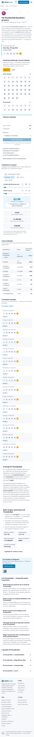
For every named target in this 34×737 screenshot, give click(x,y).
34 (25, 94)
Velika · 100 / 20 (8, 180)
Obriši (13, 69)
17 (13, 85)
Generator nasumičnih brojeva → (11, 148)
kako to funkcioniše (23, 704)
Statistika (4, 719)
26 (21, 90)
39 (17, 98)
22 (4, 90)
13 (25, 81)
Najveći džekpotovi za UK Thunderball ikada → (15, 158)
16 (8, 85)
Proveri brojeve (23, 2)
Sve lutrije (20, 692)
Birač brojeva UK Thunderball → (11, 150)
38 (13, 98)
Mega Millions (21, 687)
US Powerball (21, 685)
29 (4, 94)
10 (13, 81)
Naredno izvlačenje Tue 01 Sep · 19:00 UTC (15, 22)
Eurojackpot (21, 690)
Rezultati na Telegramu (7, 721)
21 (29, 85)
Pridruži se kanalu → (9, 566)
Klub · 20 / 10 (20, 177)
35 (29, 94)
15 (4, 85)
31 (13, 94)
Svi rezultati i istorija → (8, 306)
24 (13, 90)
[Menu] (31, 2)
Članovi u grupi (7, 190)
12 (21, 81)
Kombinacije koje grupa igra (11, 184)
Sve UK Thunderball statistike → (11, 155)
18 (17, 85)
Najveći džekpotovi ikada (8, 708)
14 (29, 81)
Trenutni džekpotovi (7, 706)
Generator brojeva (6, 711)
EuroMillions (21, 683)
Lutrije (6, 6)
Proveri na (5, 132)
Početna (2, 6)
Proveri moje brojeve (17, 139)
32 (17, 94)
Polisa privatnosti (22, 702)
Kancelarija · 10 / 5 (9, 177)
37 (8, 98)
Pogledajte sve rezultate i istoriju (13, 551)
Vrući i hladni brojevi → (9, 153)
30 (8, 94)
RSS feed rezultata (6, 723)
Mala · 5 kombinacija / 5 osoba (12, 174)
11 (17, 81)
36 (4, 98)
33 (21, 94)
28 (29, 90)
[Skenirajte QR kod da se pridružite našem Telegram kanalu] (5, 571)
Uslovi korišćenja (22, 700)
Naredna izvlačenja (6, 704)
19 (21, 85)
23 (8, 90)
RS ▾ (15, 2)
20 (25, 85)
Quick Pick (6, 69)
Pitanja (3, 725)
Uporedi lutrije (5, 713)
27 (25, 90)
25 (17, 90)
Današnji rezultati (6, 702)
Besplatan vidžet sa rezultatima (7, 716)
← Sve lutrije (5, 9)
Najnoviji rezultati (6, 700)
